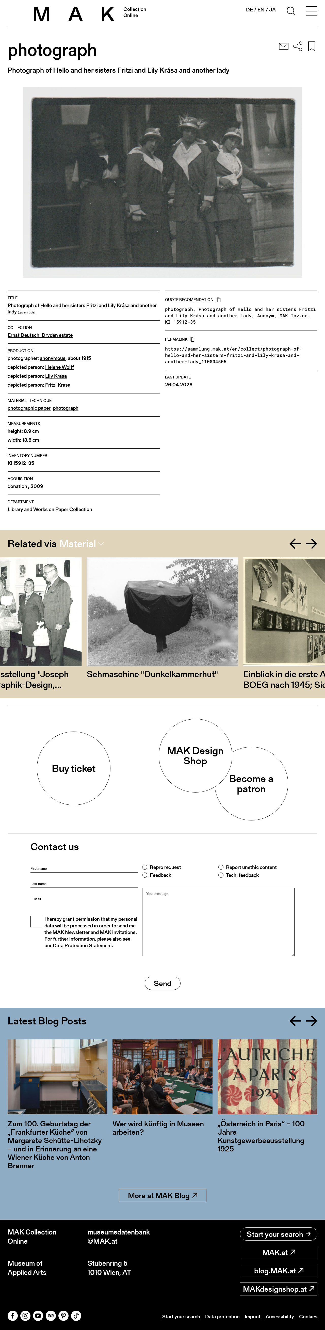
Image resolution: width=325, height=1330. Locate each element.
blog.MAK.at (275, 1270)
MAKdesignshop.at (275, 1289)
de (249, 9)
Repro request (165, 867)
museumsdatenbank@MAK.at (119, 1236)
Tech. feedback (242, 875)
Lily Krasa (56, 376)
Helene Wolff (59, 367)
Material (77, 544)
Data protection (222, 1316)
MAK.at (275, 1252)
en (261, 9)
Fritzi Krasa (57, 385)
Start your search (275, 1234)
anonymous (53, 358)
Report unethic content (251, 867)
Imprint (253, 1316)
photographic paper (29, 408)
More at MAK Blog (159, 1195)
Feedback (160, 875)
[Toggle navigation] (311, 12)
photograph (65, 408)
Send (162, 983)
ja (272, 9)
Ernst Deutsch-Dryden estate (40, 335)
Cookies (308, 1316)
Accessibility (280, 1316)
